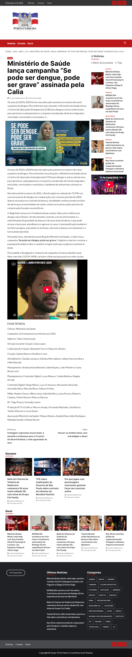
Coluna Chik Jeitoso (108, 584)
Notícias (31, 3)
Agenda (92, 579)
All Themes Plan (16, 573)
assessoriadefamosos (17, 98)
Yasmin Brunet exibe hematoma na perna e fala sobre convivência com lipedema (115, 147)
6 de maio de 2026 (44, 500)
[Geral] (124, 3)
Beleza (101, 579)
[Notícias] (114, 3)
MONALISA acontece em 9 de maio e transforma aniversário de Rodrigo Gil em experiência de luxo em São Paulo (115, 103)
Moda (109, 611)
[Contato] (119, 3)
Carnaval (92, 584)
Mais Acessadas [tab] (102, 62)
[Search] (125, 43)
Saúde (108, 621)
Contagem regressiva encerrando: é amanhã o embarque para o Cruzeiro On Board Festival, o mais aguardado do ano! (27, 436)
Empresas (116, 590)
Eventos (108, 69)
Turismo (105, 627)
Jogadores (108, 606)
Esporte (92, 595)
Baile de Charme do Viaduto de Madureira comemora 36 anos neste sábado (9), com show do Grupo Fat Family (18, 488)
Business (111, 579)
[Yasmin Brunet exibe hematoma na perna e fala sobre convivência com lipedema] (97, 146)
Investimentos (94, 606)
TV (114, 627)
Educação (105, 590)
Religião (98, 621)
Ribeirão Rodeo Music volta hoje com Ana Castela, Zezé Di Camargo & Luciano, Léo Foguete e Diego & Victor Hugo (114, 79)
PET (90, 621)
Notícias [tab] (98, 56)
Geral (49, 3)
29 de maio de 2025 (35, 98)
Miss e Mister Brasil (96, 611)
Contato (40, 3)
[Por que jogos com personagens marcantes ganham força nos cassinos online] (76, 467)
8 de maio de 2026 (15, 503)
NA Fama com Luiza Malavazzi (100, 616)
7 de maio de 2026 (89, 550)
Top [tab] (119, 62)
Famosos (109, 92)
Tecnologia (94, 627)
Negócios (120, 616)
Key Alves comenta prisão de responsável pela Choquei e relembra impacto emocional (115, 166)
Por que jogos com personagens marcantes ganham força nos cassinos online (75, 485)
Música (16, 473)
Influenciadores (103, 600)
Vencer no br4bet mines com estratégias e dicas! (72, 432)
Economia (93, 590)
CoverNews (74, 652)
